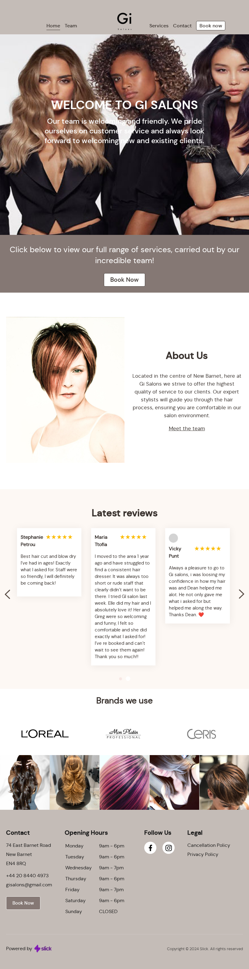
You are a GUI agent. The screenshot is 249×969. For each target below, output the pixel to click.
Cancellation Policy (208, 845)
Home (53, 25)
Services (159, 25)
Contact (182, 25)
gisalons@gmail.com (29, 885)
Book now (211, 25)
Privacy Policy (202, 854)
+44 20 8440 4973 (27, 875)
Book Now (124, 279)
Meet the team (187, 428)
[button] (241, 594)
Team (71, 25)
